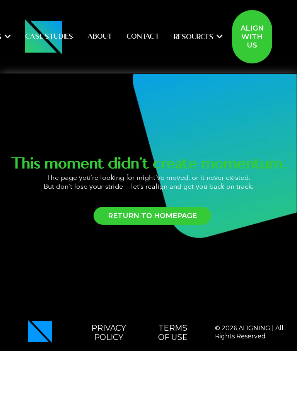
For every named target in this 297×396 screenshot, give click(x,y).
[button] (7, 36)
